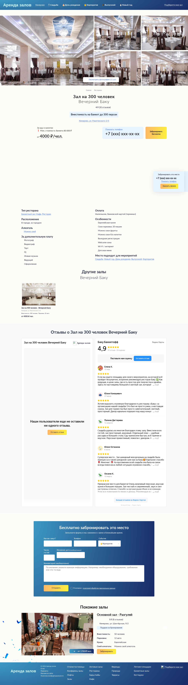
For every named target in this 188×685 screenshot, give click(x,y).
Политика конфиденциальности (52, 676)
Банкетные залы (141, 671)
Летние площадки (142, 667)
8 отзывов (118, 619)
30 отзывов (104, 107)
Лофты (70, 675)
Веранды (116, 667)
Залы (69, 679)
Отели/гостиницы (75, 667)
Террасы (115, 675)
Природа (116, 671)
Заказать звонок (169, 186)
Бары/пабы (94, 675)
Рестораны (98, 90)
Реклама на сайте (47, 673)
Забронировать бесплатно (156, 133)
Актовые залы (96, 667)
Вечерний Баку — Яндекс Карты (131, 505)
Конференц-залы (75, 671)
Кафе (91, 679)
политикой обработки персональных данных (99, 588)
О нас (43, 668)
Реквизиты (44, 671)
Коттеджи (138, 675)
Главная (88, 90)
